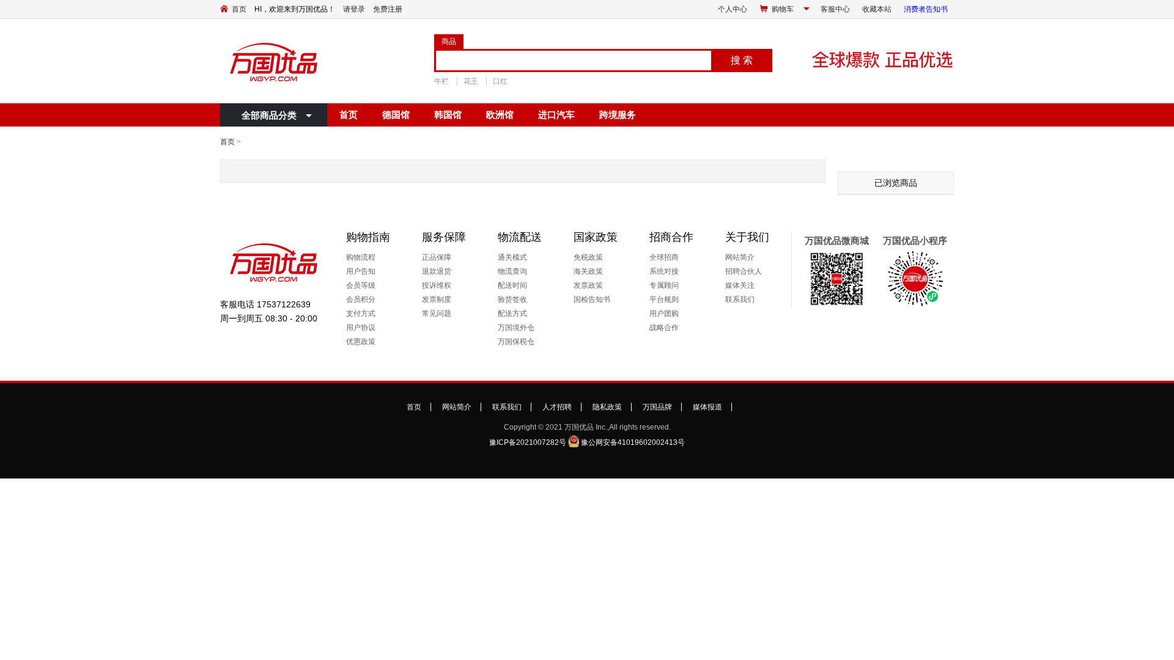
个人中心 (732, 9)
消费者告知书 (926, 9)
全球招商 (664, 257)
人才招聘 (557, 407)
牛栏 (441, 81)
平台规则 (664, 299)
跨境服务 (617, 114)
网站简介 (740, 257)
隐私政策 (607, 407)
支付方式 (360, 313)
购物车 (783, 9)
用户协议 (360, 327)
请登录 (354, 9)
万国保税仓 (516, 341)
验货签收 (512, 299)
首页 (239, 9)
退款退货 (436, 271)
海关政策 (588, 271)
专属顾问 (664, 285)
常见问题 (436, 313)
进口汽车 (556, 114)
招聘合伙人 (743, 271)
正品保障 (436, 257)
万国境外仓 (516, 327)
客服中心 (835, 9)
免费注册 (387, 9)
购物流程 (360, 257)
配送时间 (512, 285)
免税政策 (588, 257)
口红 (500, 81)
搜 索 (742, 60)
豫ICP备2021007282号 (527, 442)
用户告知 (360, 271)
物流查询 (512, 271)
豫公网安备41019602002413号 (633, 442)
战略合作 (664, 327)
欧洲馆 (500, 114)
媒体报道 (707, 407)
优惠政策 (360, 341)
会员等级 (360, 285)
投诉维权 (436, 285)
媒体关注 (740, 285)
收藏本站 (877, 9)
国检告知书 (592, 299)
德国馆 (396, 114)
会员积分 (360, 299)
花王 (470, 81)
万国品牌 (657, 407)
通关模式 (512, 257)
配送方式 (512, 313)
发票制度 (436, 299)
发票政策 (588, 285)
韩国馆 (448, 114)
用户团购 (664, 313)
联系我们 (740, 299)
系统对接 (664, 271)
